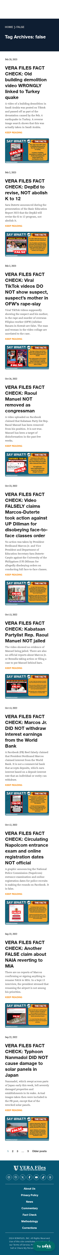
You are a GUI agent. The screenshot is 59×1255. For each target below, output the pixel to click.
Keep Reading (13, 132)
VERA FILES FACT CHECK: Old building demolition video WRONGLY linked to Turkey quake (26, 82)
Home (9, 27)
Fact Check (30, 1215)
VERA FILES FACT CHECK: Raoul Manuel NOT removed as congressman (25, 399)
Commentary (29, 1208)
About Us (29, 1189)
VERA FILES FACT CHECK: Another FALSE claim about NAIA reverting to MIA (25, 954)
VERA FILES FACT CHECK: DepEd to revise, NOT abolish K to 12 (26, 190)
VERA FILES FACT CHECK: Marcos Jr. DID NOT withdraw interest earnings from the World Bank (26, 731)
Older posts (39, 1151)
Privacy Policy (29, 1195)
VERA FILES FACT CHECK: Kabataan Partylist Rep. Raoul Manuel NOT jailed (26, 632)
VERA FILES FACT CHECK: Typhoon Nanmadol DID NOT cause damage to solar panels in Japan (26, 1060)
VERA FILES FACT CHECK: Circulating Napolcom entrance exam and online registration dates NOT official (26, 848)
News (29, 1202)
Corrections (29, 1228)
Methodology (29, 1221)
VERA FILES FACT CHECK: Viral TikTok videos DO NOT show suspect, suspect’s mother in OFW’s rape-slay (26, 289)
